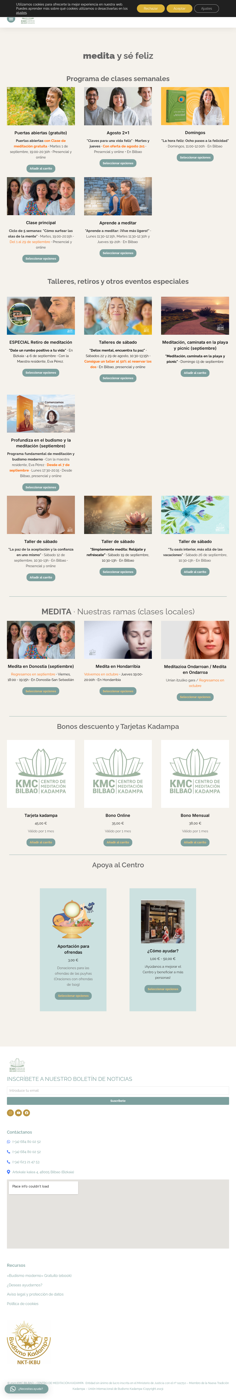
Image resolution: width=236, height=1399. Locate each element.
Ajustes (206, 8)
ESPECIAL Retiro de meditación (40, 342)
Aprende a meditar (117, 222)
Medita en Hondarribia (118, 666)
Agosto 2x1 (118, 132)
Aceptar (180, 8)
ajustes (21, 13)
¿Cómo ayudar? (163, 950)
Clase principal (41, 222)
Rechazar (151, 8)
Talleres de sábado (118, 342)
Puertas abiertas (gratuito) (41, 132)
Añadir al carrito (41, 168)
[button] (26, 1388)
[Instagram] (10, 1112)
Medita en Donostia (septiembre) (41, 666)
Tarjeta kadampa (40, 815)
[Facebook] (26, 1112)
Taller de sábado (40, 541)
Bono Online (118, 815)
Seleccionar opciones (118, 163)
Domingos (195, 132)
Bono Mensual (195, 815)
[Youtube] (18, 1112)
